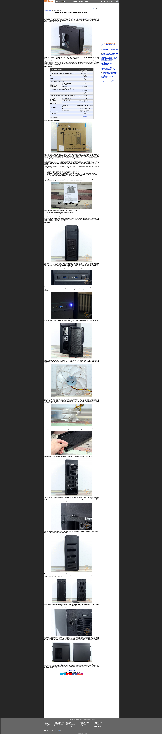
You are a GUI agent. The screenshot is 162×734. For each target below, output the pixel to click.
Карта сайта (47, 727)
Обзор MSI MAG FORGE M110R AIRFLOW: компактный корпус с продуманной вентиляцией (108, 80)
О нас (46, 722)
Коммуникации (83, 724)
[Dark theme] (63, 1)
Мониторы (68, 727)
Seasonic (96, 725)
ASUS (95, 723)
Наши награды (48, 726)
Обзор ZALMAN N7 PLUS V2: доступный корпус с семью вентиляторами (108, 63)
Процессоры (57, 723)
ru (56, 1)
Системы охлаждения (59, 727)
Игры (81, 728)
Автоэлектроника (84, 726)
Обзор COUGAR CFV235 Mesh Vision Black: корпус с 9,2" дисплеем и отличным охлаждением (109, 54)
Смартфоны (82, 723)
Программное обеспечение (86, 727)
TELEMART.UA (97, 726)
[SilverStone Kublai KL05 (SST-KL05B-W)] (71, 55)
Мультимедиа (69, 725)
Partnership (47, 724)
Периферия (82, 725)
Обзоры (81, 1)
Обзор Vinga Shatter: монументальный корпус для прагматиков (107, 76)
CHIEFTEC (96, 724)
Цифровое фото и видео (71, 726)
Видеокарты (56, 726)
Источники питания (70, 724)
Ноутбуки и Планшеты (85, 722)
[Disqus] (71, 691)
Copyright (47, 725)
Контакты (47, 723)
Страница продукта (85, 117)
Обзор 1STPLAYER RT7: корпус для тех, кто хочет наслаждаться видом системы (109, 50)
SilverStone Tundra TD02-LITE (79, 18)
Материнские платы (58, 725)
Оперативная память (58, 724)
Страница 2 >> (71, 670)
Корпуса (47, 10)
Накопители (68, 722)
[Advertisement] (69, 6)
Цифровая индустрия (59, 722)
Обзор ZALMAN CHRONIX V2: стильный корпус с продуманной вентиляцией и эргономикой (108, 67)
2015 (50, 10)
